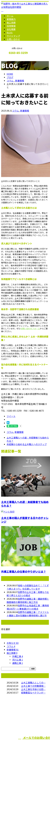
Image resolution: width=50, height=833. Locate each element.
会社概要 (11, 29)
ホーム (10, 16)
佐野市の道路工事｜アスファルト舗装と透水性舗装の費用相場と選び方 (28, 613)
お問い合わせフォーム (30, 328)
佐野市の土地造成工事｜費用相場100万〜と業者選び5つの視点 (28, 607)
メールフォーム (11, 58)
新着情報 (24, 110)
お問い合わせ (13, 39)
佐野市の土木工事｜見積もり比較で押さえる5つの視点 (28, 593)
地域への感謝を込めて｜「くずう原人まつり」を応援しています (28, 587)
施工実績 (11, 22)
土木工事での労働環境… (33, 686)
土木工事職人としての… (33, 682)
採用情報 (11, 26)
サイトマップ (13, 36)
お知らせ (13, 643)
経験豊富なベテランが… (33, 692)
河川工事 (17, 659)
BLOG (9, 32)
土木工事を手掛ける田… (33, 689)
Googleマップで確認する (14, 803)
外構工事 (17, 656)
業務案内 (11, 19)
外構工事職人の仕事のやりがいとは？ (23, 571)
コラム (15, 110)
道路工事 (17, 663)
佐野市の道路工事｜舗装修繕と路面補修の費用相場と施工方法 (28, 600)
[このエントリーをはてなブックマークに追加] (8, 423)
